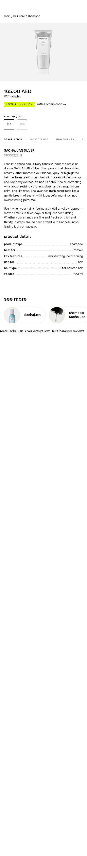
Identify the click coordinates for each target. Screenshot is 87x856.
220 (9, 124)
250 (22, 124)
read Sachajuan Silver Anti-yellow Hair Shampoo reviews (42, 331)
